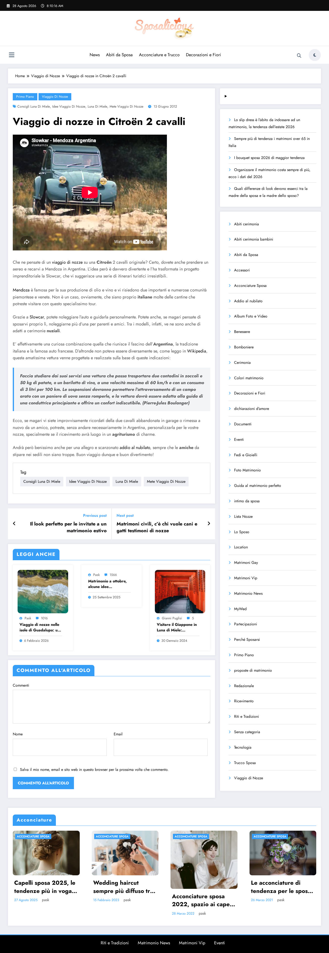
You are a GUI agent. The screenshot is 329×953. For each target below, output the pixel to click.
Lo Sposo (241, 532)
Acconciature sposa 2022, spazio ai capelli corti (203, 900)
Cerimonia (242, 362)
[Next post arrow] (208, 524)
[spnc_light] (315, 55)
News (95, 55)
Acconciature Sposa (250, 285)
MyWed (240, 609)
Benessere (242, 331)
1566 (113, 574)
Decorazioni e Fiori (203, 55)
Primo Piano (25, 96)
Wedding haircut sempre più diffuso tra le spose (123, 887)
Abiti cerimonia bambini (253, 239)
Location (241, 547)
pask (28, 618)
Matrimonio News (248, 593)
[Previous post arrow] (14, 524)
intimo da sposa (247, 501)
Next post (125, 515)
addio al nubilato (135, 447)
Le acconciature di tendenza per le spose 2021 (281, 887)
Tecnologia (242, 747)
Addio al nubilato (248, 301)
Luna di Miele (97, 106)
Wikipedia (196, 351)
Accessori (242, 270)
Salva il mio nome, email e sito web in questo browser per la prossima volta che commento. (94, 769)
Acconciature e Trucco (159, 55)
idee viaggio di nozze (68, 106)
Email (118, 734)
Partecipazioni (245, 624)
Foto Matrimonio (247, 470)
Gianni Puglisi (172, 618)
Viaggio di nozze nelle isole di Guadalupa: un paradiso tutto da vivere (41, 627)
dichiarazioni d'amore (251, 408)
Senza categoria (247, 732)
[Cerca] (299, 56)
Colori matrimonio (248, 378)
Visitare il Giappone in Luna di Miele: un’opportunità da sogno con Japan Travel (177, 627)
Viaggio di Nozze (55, 96)
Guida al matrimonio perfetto (257, 485)
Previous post (95, 515)
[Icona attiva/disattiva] (11, 55)
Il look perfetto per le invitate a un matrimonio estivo (68, 527)
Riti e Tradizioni (246, 716)
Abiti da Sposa (119, 55)
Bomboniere (244, 347)
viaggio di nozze (67, 262)
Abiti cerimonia (246, 224)
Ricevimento (244, 701)
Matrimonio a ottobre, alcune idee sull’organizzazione (107, 584)
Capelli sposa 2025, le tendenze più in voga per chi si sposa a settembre (44, 887)
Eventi (239, 439)
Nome (18, 734)
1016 (44, 618)
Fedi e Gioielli (245, 455)
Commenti (21, 685)
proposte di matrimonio (253, 670)
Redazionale (244, 686)
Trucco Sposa (245, 763)
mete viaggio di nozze (126, 106)
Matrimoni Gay (246, 562)
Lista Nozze (243, 516)
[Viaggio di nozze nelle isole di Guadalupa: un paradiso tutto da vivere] (43, 591)
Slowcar (37, 317)
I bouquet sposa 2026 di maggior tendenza (269, 157)
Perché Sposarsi (247, 639)
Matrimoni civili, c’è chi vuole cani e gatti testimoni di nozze (157, 527)
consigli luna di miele (33, 106)
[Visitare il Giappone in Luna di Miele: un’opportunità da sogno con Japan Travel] (180, 591)
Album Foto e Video (250, 316)
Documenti (242, 424)
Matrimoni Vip (245, 578)
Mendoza (21, 290)
